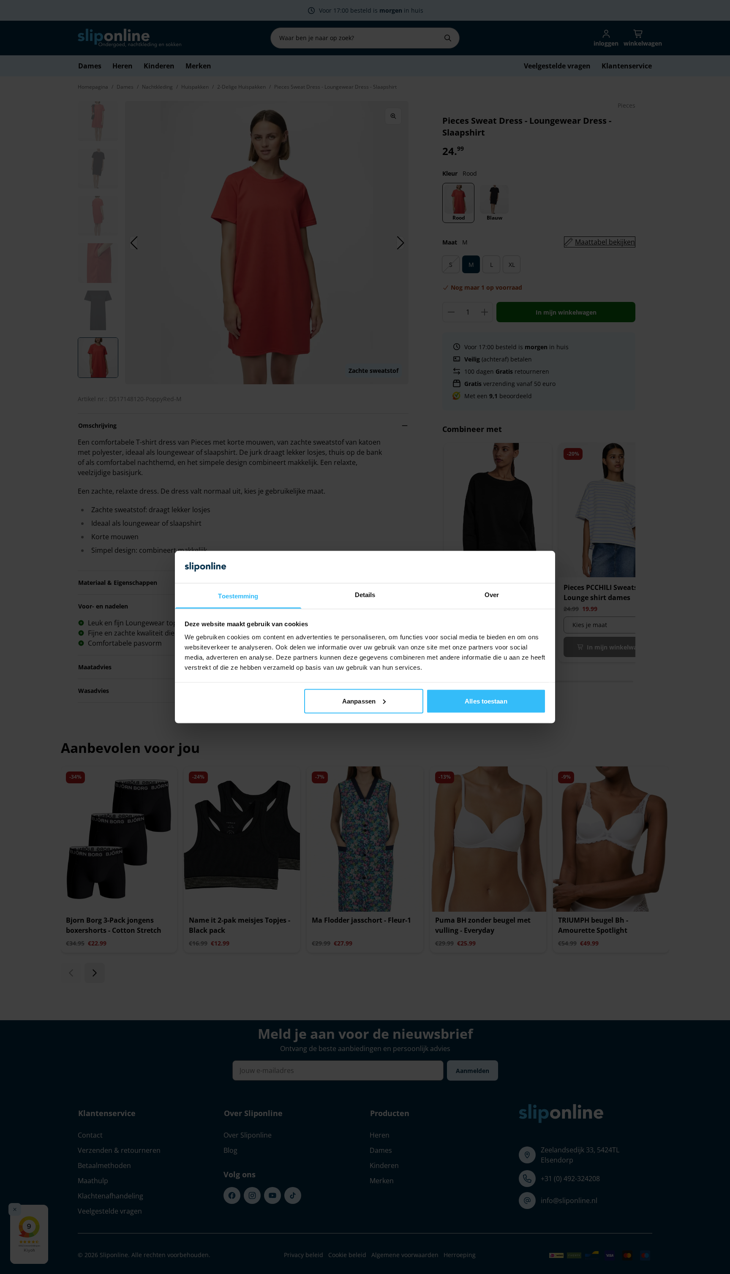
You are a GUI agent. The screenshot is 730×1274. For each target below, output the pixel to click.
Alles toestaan (486, 700)
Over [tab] (492, 594)
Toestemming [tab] (238, 596)
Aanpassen (359, 700)
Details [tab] (365, 594)
